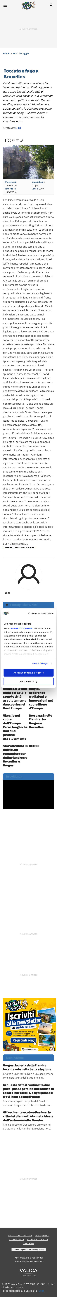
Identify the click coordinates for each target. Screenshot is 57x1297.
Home (6, 53)
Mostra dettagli (39, 663)
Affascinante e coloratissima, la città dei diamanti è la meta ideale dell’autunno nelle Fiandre (28, 1116)
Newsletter (28, 1243)
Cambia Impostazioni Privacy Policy (29, 1249)
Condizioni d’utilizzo (37, 1239)
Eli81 (18, 128)
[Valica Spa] (28, 1272)
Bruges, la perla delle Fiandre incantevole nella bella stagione (27, 1067)
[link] (21, 139)
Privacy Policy (42, 1235)
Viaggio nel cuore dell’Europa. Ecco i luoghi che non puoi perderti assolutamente (15, 727)
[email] (17, 139)
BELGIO (34, 746)
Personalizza (27, 681)
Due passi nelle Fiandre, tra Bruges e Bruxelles (40, 721)
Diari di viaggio (21, 53)
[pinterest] (13, 139)
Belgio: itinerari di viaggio (19, 547)
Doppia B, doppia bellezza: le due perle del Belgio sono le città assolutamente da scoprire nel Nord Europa (15, 694)
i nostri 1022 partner (21, 628)
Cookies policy (16, 1239)
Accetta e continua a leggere (29, 672)
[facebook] (5, 139)
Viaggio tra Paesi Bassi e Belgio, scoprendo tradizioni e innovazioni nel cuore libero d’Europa (41, 694)
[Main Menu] (5, 5)
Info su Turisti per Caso (20, 1235)
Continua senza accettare (41, 613)
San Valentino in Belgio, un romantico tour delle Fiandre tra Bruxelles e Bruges (15, 755)
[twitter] (9, 139)
